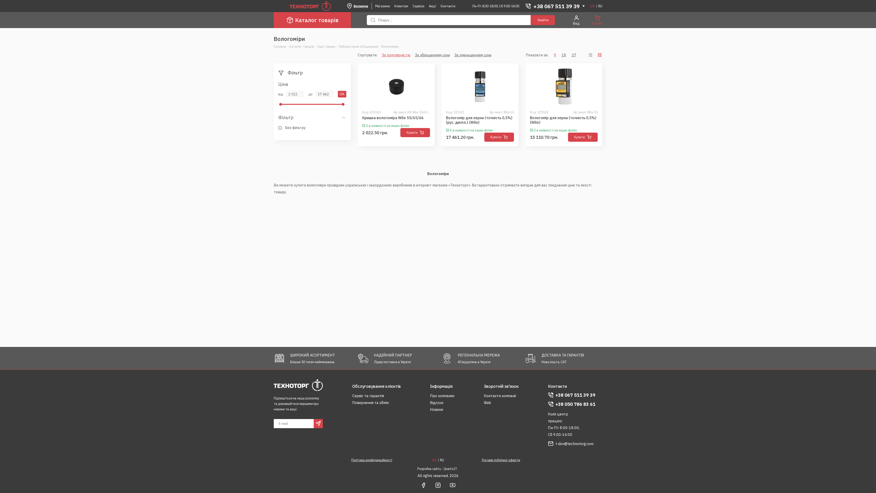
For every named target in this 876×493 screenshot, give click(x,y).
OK (342, 94)
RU (600, 6)
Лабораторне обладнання (358, 47)
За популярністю (396, 55)
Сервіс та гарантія (368, 395)
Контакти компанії (500, 395)
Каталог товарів (317, 20)
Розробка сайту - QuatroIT (437, 469)
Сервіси (418, 6)
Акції (432, 6)
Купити (412, 133)
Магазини (382, 6)
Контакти (448, 6)
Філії (487, 402)
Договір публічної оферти (501, 460)
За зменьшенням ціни (472, 55)
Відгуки (436, 402)
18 (564, 55)
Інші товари (326, 47)
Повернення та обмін (370, 402)
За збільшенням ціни (432, 55)
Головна (280, 47)
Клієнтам (401, 6)
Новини (436, 409)
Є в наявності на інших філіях (387, 126)
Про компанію (442, 395)
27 (574, 55)
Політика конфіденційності (371, 460)
